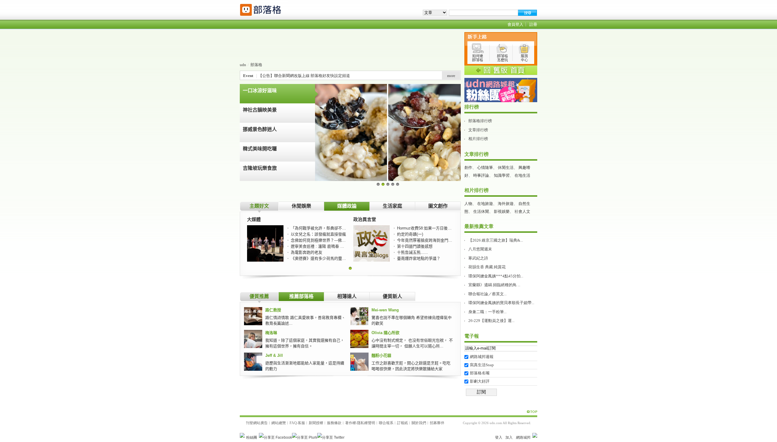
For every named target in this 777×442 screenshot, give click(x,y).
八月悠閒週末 (480, 249)
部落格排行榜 (480, 121)
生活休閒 (481, 211)
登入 (498, 437)
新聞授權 (316, 423)
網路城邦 (523, 437)
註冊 (533, 24)
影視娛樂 (502, 211)
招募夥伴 (437, 423)
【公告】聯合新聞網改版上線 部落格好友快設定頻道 (304, 75)
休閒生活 (506, 167)
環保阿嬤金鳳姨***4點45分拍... (495, 276)
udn (243, 64)
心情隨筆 (485, 167)
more (451, 75)
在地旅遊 (485, 203)
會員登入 (515, 24)
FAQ (293, 423)
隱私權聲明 (366, 423)
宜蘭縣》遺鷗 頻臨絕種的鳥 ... (494, 285)
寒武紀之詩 (478, 258)
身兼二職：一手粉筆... (487, 312)
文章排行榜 (478, 130)
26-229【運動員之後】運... (491, 320)
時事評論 (481, 175)
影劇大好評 (480, 381)
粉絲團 (251, 437)
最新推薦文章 (479, 226)
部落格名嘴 (480, 373)
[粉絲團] (242, 435)
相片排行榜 (478, 138)
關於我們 (419, 423)
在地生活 (522, 175)
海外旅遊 (506, 203)
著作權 (350, 423)
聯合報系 (386, 423)
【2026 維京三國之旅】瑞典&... (495, 240)
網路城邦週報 (482, 356)
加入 (509, 437)
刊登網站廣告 (257, 423)
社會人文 (522, 211)
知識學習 (502, 175)
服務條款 (334, 423)
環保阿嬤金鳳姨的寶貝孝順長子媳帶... (501, 302)
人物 (468, 203)
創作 (468, 167)
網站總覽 (278, 423)
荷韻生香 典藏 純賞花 (487, 267)
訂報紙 (402, 423)
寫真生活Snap (482, 365)
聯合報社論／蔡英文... (487, 294)
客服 (301, 423)
